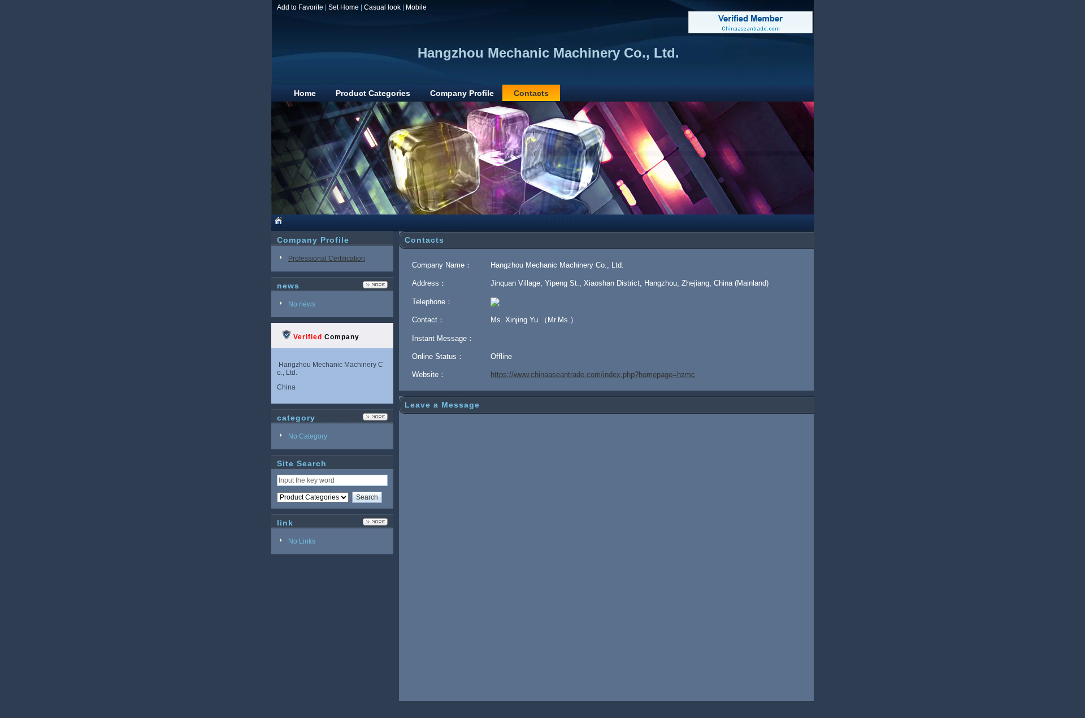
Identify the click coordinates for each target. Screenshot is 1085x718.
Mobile (416, 7)
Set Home (343, 7)
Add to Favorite (300, 7)
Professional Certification (326, 258)
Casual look (382, 7)
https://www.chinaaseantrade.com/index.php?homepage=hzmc (593, 374)
